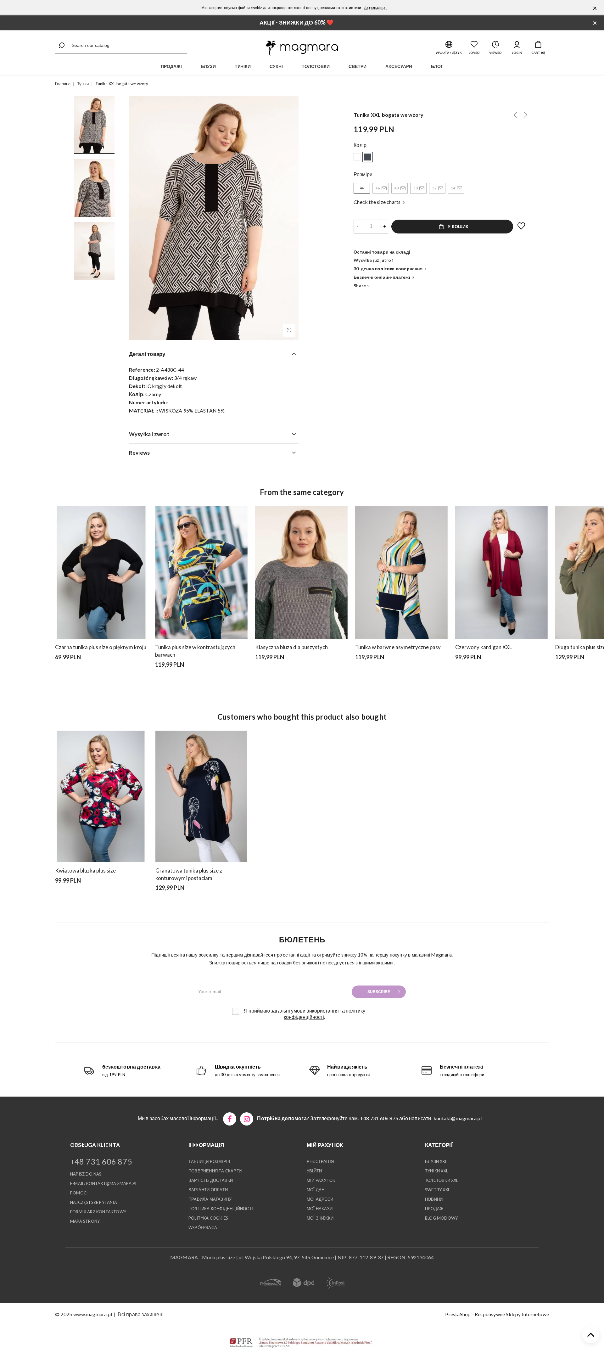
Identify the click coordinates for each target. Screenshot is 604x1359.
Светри (357, 66)
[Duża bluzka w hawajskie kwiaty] (57, 896)
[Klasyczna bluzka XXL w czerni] (557, 673)
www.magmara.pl (92, 1314)
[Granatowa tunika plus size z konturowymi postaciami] (201, 796)
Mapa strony (85, 1221)
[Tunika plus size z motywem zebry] (574, 673)
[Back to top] (590, 1334)
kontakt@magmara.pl (457, 1118)
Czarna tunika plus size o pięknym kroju (100, 647)
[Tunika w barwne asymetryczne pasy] (401, 572)
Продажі (171, 66)
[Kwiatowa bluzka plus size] (101, 796)
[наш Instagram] (246, 1119)
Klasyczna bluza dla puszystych (291, 647)
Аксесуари (398, 66)
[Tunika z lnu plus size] (515, 115)
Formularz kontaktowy (98, 1211)
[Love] (521, 226)
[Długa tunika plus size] (565, 673)
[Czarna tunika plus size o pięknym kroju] (101, 572)
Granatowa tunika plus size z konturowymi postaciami (188, 874)
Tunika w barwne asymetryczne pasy (398, 647)
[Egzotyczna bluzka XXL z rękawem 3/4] (82, 896)
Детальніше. (375, 8)
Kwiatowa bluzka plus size (85, 870)
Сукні (276, 66)
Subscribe (378, 992)
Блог (437, 66)
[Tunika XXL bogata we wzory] (289, 330)
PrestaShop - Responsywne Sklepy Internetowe (497, 1314)
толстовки (316, 66)
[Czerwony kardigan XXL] (501, 572)
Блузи (208, 66)
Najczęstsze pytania (93, 1202)
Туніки (243, 66)
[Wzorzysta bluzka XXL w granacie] (73, 896)
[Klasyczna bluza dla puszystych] (301, 572)
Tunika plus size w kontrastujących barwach (195, 651)
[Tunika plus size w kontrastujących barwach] (201, 572)
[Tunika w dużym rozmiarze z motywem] (525, 115)
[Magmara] (302, 48)
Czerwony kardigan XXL (483, 647)
